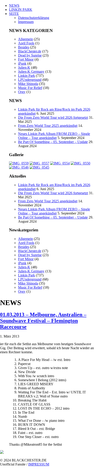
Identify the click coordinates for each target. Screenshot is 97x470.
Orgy (21, 92)
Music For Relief (30, 88)
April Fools (26, 43)
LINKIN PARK (20, 9)
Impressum (26, 22)
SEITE (14, 14)
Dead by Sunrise (30, 55)
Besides (23, 47)
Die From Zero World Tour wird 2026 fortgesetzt (53, 117)
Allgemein (25, 39)
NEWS (14, 5)
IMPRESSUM (38, 464)
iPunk (22, 63)
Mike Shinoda (28, 84)
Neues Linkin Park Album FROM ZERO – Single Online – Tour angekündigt (54, 136)
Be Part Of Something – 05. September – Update (53, 142)
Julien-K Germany (31, 71)
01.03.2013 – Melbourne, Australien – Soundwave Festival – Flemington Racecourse (43, 321)
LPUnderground (30, 80)
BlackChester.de (29, 51)
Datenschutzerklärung (33, 18)
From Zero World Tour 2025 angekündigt (47, 126)
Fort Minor (26, 59)
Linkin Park (26, 76)
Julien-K (24, 67)
